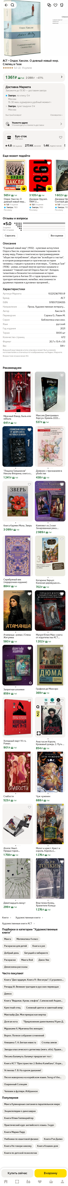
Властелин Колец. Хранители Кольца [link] (45, 904)
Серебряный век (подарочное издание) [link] (15, 581)
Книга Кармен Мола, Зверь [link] (17, 525)
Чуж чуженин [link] (43, 796)
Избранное (39, 1181)
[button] (34, 77)
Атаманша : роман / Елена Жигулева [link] (17, 636)
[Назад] (6, 5)
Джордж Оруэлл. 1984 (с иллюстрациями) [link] (38, 200)
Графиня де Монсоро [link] (47, 689)
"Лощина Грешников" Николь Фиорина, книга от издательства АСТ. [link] (17, 472)
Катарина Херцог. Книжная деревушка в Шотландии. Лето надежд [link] (49, 581)
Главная (5, 1181)
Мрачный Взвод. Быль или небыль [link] (17, 417)
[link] (7, 939)
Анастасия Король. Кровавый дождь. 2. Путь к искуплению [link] (50, 743)
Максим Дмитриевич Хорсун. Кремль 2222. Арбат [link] (47, 416)
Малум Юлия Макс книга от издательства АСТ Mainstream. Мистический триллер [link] (50, 636)
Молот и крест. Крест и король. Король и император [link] (48, 849)
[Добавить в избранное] (55, 5)
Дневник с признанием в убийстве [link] (49, 472)
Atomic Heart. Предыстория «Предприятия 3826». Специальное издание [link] (15, 849)
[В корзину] (23, 188)
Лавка (28, 1181)
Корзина (51, 1181)
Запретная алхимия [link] (13, 689)
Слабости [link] (8, 796)
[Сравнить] (49, 5)
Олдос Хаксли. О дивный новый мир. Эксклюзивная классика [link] (14, 200)
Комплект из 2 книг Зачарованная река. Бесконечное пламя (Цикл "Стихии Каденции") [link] (49, 526)
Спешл (17, 1181)
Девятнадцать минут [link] (14, 903)
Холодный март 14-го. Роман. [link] (14, 742)
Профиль (62, 1181)
